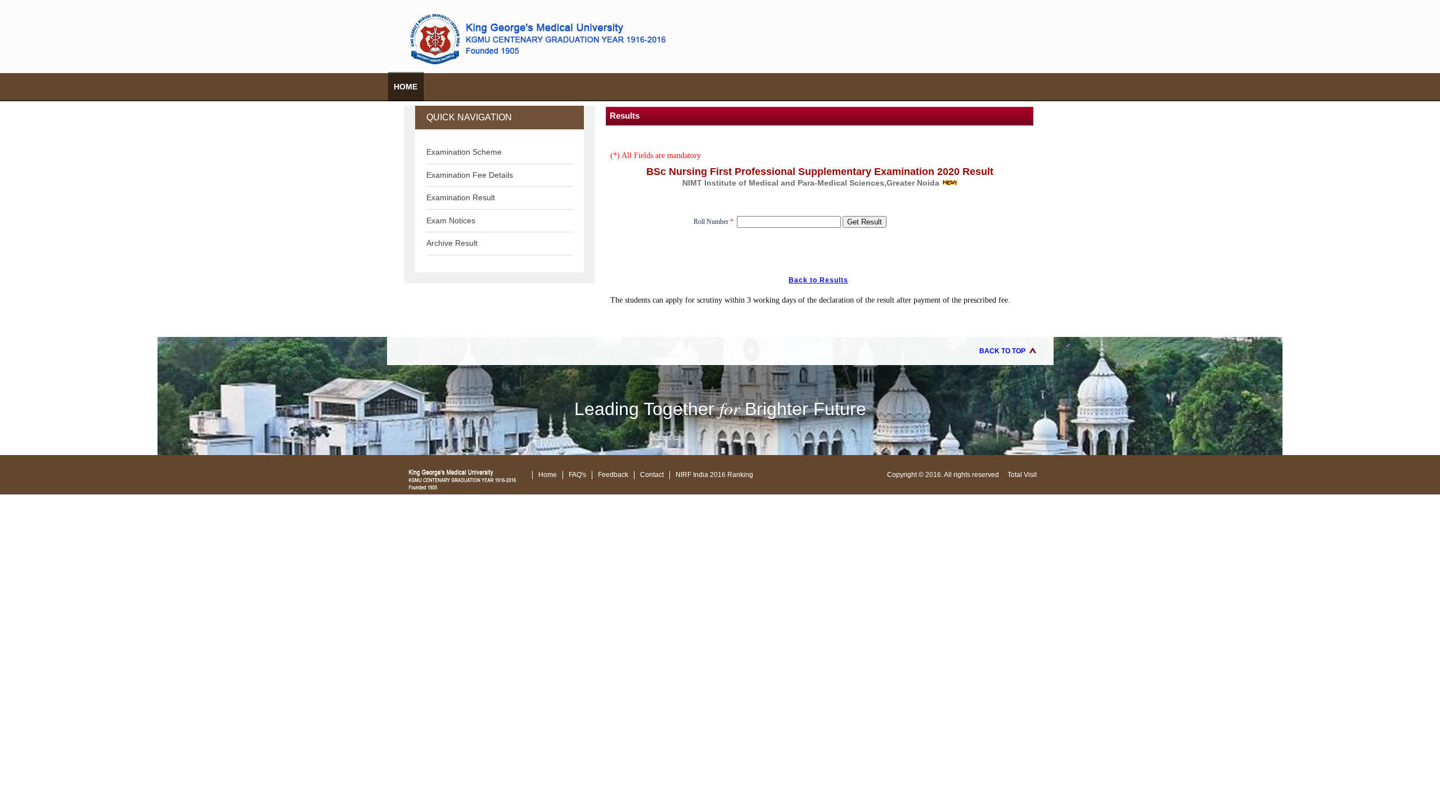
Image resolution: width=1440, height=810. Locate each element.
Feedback (613, 475)
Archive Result (452, 243)
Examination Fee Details (469, 174)
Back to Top (1002, 351)
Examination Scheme (464, 151)
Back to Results (818, 280)
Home (405, 86)
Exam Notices (450, 220)
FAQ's (577, 475)
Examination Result (460, 197)
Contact (652, 475)
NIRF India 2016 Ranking (714, 475)
